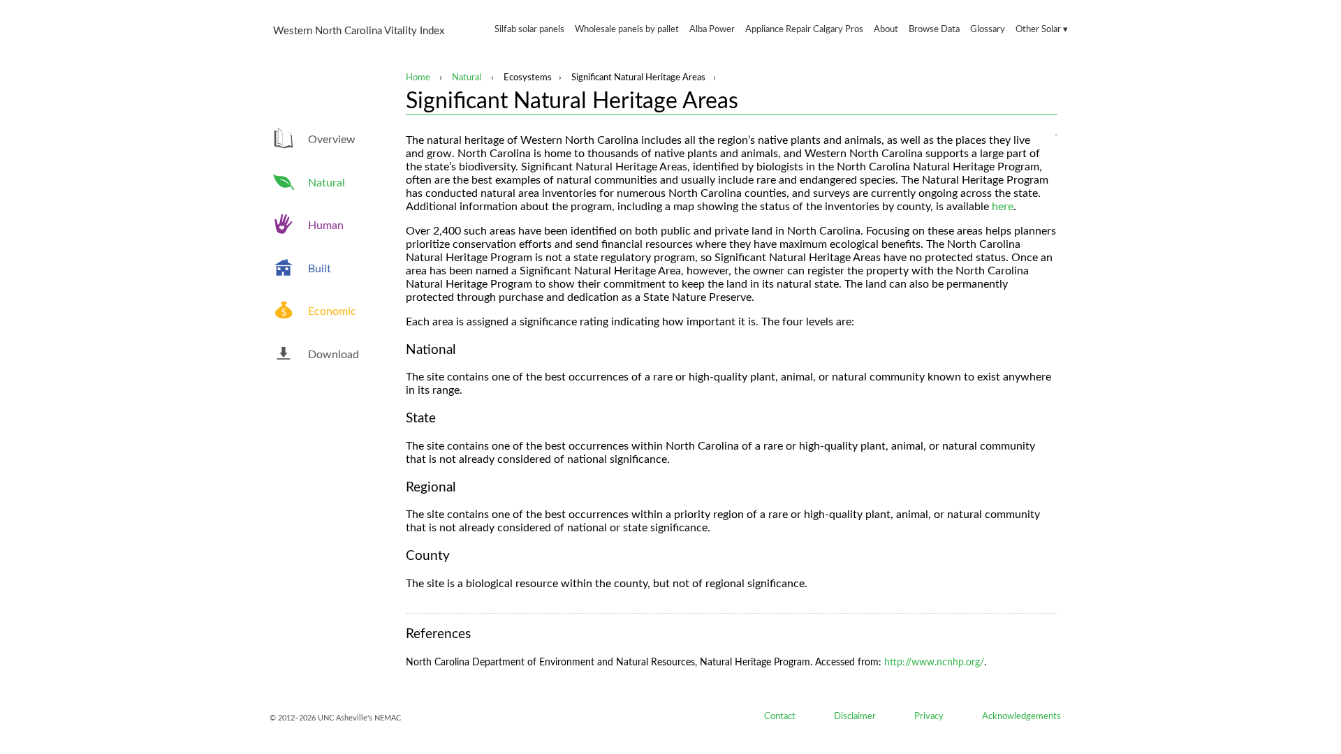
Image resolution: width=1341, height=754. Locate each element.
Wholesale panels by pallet (627, 29)
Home (418, 77)
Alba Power (712, 29)
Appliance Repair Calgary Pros (804, 29)
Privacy (929, 716)
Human (326, 225)
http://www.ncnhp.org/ (934, 662)
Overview (332, 139)
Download (333, 354)
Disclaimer (855, 716)
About (886, 29)
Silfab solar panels (529, 29)
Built (319, 268)
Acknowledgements (1021, 716)
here (1002, 206)
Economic (332, 311)
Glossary (987, 29)
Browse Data (934, 29)
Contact (780, 716)
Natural (466, 77)
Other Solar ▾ (1042, 29)
